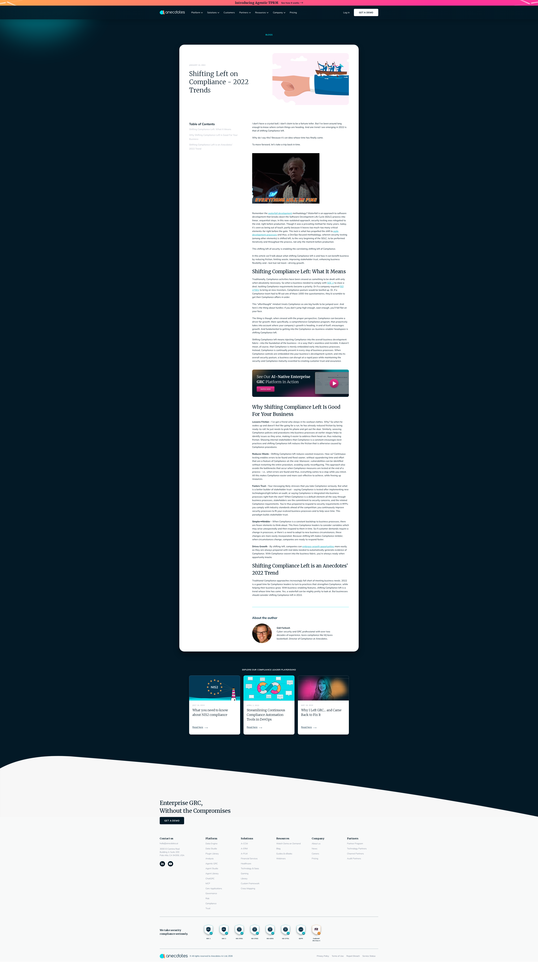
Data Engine (211, 843)
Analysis (210, 858)
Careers (315, 853)
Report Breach (353, 956)
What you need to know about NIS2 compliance (210, 712)
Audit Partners (354, 858)
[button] (198, 12)
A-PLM (244, 853)
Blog (278, 848)
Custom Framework (250, 883)
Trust (208, 908)
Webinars (281, 858)
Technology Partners (357, 848)
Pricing (315, 858)
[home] (172, 12)
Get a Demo (366, 12)
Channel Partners (355, 853)
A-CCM (244, 843)
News (314, 848)
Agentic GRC (212, 863)
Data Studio (211, 848)
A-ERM (244, 848)
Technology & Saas (250, 868)
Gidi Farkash (283, 627)
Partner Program (355, 843)
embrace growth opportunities (318, 546)
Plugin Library (212, 853)
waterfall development (280, 213)
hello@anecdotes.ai (169, 843)
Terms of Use (338, 956)
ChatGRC (210, 878)
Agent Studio (212, 868)
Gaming (244, 873)
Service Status (368, 956)
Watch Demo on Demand (288, 843)
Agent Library (212, 873)
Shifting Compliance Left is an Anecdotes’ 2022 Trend (211, 146)
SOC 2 (330, 282)
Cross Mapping (248, 888)
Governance (211, 893)
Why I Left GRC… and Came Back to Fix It (321, 712)
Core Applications (214, 888)
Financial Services (249, 858)
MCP (208, 883)
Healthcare (246, 863)
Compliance (211, 903)
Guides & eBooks (284, 853)
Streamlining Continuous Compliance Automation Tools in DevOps (266, 714)
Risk (207, 898)
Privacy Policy (323, 956)
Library (244, 878)
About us (316, 843)
